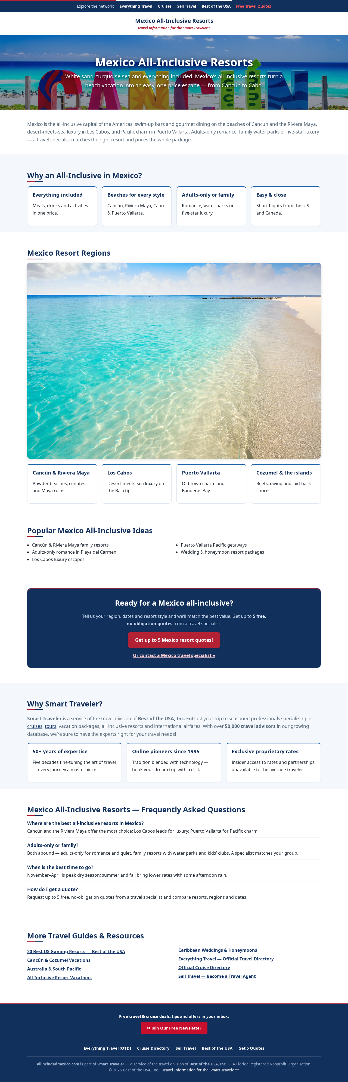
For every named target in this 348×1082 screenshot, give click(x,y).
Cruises (165, 6)
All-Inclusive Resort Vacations (59, 978)
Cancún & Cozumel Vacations (59, 960)
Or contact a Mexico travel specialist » (174, 655)
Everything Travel (136, 6)
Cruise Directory (153, 1048)
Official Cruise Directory (204, 968)
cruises (34, 726)
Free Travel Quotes (253, 6)
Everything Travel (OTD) (107, 1048)
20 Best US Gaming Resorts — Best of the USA (76, 951)
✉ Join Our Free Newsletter (174, 1028)
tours (50, 726)
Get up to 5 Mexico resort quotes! (174, 640)
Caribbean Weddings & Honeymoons (217, 950)
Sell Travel (186, 6)
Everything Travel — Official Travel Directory (226, 959)
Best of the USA (216, 6)
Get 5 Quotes (251, 1048)
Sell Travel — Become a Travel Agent (217, 976)
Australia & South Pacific (54, 969)
